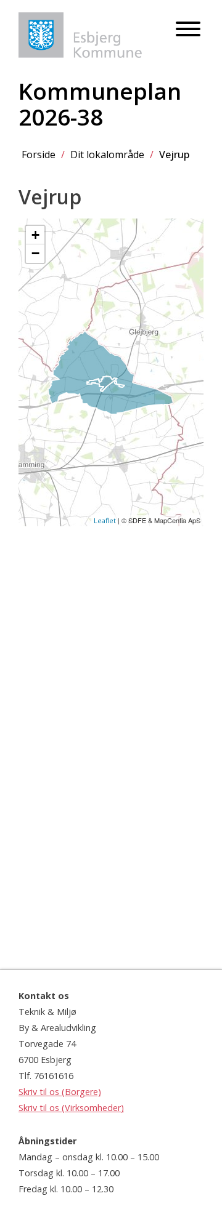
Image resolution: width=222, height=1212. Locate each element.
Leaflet (105, 520)
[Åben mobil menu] (188, 29)
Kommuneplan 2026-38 (99, 104)
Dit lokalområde (107, 154)
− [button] (35, 253)
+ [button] (35, 235)
